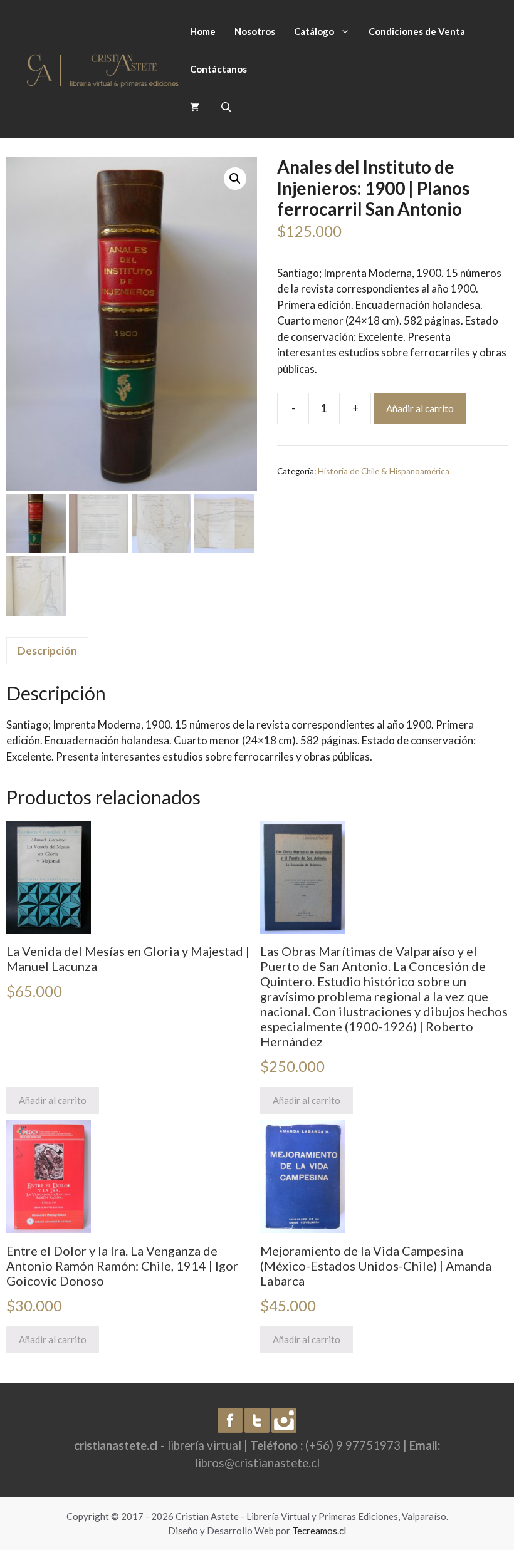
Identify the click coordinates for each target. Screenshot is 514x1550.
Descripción (47, 650)
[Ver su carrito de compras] (195, 106)
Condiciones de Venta (417, 31)
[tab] (47, 651)
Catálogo (314, 31)
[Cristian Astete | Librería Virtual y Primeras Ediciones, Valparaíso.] (103, 67)
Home (203, 31)
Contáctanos (218, 69)
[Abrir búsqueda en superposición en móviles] (227, 106)
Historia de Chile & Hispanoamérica (383, 471)
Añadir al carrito (420, 408)
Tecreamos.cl (319, 1530)
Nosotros (254, 31)
